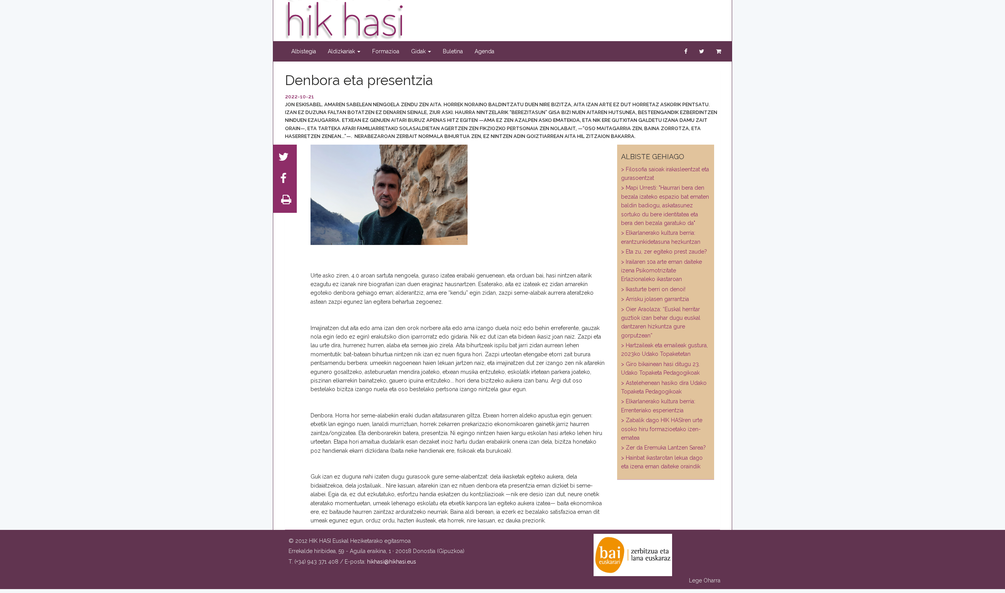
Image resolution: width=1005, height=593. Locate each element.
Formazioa (385, 51)
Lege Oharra (704, 580)
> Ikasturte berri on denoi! (653, 289)
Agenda (484, 51)
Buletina (453, 51)
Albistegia (303, 51)
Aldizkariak (342, 51)
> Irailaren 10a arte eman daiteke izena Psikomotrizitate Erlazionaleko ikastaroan (661, 271)
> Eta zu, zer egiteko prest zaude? (664, 251)
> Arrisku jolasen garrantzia (655, 299)
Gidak (419, 51)
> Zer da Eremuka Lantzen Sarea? (663, 447)
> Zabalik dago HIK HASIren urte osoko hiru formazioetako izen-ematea (661, 429)
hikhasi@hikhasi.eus (391, 562)
